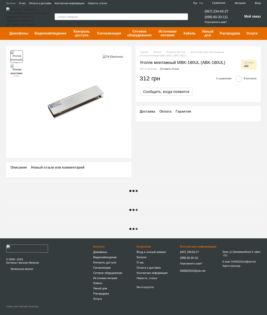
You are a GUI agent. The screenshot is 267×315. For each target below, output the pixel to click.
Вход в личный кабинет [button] (151, 252)
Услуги (252, 33)
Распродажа (230, 33)
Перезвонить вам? (216, 22)
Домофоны (18, 33)
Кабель (190, 33)
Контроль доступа (82, 33)
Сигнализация (109, 33)
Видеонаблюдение (50, 33)
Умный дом (207, 33)
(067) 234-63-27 (216, 11)
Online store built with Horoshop (22, 306)
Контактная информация (69, 3)
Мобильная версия (21, 269)
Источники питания (167, 33)
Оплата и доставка (40, 3)
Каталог (11, 3)
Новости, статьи (97, 3)
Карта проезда (231, 265)
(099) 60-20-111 (216, 17)
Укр (201, 3)
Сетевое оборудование (139, 33)
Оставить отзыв (169, 68)
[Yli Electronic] (113, 56)
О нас (22, 3)
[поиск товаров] (184, 16)
